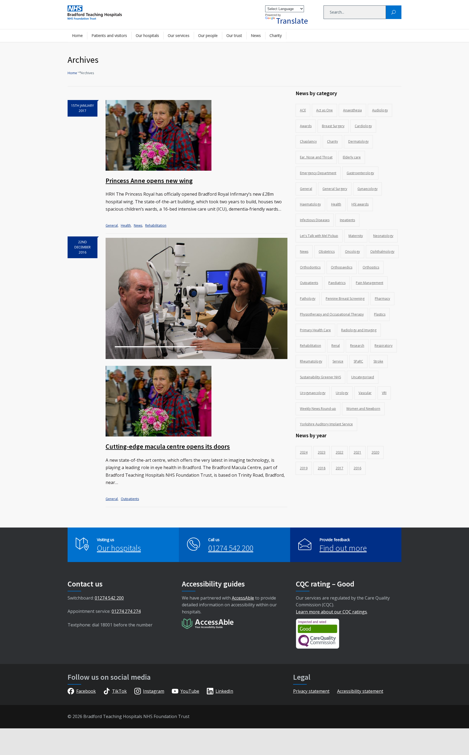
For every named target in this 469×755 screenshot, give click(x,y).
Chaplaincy (308, 141)
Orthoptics (371, 267)
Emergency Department (318, 173)
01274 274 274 (126, 611)
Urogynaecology (312, 393)
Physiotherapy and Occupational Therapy (332, 314)
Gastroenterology (360, 173)
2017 (339, 468)
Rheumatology (311, 361)
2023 (321, 452)
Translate (292, 21)
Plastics (379, 314)
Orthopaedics (341, 267)
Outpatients (130, 499)
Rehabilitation (155, 225)
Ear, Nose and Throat (316, 157)
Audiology (380, 110)
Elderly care (352, 157)
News (256, 35)
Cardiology (363, 126)
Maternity (355, 235)
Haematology (310, 204)
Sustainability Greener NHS (320, 377)
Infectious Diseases (314, 220)
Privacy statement (311, 691)
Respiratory (383, 345)
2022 (339, 452)
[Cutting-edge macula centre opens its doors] (196, 401)
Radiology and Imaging (358, 330)
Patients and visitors (109, 35)
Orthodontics (310, 267)
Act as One (324, 110)
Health (126, 225)
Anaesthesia (352, 110)
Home (77, 35)
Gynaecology (367, 188)
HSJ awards (360, 204)
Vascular (365, 393)
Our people (208, 35)
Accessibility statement (360, 691)
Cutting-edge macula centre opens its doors (168, 446)
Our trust (234, 35)
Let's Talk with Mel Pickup (319, 235)
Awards (306, 126)
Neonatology (383, 235)
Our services (178, 35)
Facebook (86, 691)
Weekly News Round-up (318, 408)
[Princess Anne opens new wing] (196, 135)
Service (337, 361)
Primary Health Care (315, 330)
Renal (335, 345)
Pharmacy (382, 298)
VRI (384, 393)
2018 (321, 468)
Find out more (343, 548)
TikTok (119, 691)
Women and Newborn (363, 408)
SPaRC (358, 361)
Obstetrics (327, 251)
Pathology (307, 298)
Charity (276, 35)
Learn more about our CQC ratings (331, 612)
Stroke (378, 361)
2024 (304, 452)
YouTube (189, 691)
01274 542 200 (230, 548)
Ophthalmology (382, 251)
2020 (375, 452)
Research (357, 345)
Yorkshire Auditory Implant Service (326, 424)
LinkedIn (224, 691)
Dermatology (358, 141)
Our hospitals (147, 35)
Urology (342, 393)
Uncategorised (362, 377)
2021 (357, 452)
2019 (304, 468)
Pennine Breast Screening (345, 298)
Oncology (352, 251)
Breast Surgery (333, 126)
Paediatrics (337, 282)
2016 (357, 468)
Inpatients (347, 220)
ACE (303, 110)
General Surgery (334, 188)
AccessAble (243, 598)
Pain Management (369, 282)
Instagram (153, 691)
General (112, 225)
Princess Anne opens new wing (149, 180)
